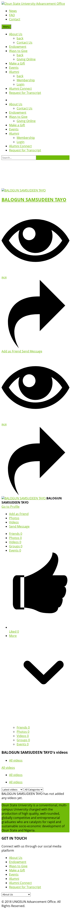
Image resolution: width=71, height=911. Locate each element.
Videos (15, 542)
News (13, 11)
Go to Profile (11, 507)
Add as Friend (12, 351)
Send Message (32, 351)
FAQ (12, 15)
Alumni (14, 72)
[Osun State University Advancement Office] (33, 4)
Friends (15, 534)
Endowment (17, 47)
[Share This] (35, 347)
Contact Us (24, 42)
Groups (15, 546)
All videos (16, 760)
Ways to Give (18, 51)
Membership (26, 80)
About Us (15, 34)
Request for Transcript (25, 93)
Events (14, 67)
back (20, 38)
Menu (6, 26)
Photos (15, 538)
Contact (14, 19)
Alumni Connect (20, 88)
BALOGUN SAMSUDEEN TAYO (34, 199)
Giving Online (26, 59)
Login (20, 84)
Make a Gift (17, 63)
